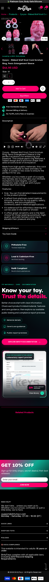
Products (13, 14)
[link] (43, 88)
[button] (2, 49)
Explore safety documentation (24, 341)
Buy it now (24, 95)
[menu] (2, 8)
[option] (12, 29)
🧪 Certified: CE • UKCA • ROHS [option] (24, 1)
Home (3, 14)
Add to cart (21, 88)
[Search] (9, 8)
